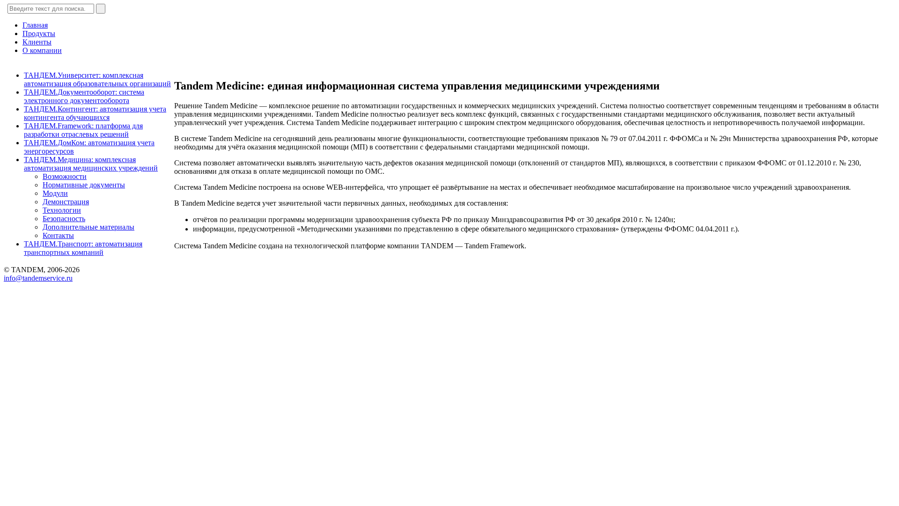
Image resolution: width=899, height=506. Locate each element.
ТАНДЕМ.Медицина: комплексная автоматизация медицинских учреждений (91, 164)
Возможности (65, 176)
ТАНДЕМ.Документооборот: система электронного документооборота (84, 96)
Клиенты (37, 42)
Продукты (38, 33)
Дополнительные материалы (88, 227)
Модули (55, 193)
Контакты (58, 235)
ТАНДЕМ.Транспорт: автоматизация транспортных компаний (83, 248)
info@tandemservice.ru (38, 278)
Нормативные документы (84, 185)
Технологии (62, 210)
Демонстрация (66, 202)
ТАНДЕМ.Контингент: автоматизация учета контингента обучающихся (95, 113)
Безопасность (64, 219)
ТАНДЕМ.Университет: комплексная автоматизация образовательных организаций (97, 79)
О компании (42, 50)
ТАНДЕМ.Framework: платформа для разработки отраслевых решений (83, 130)
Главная (35, 25)
